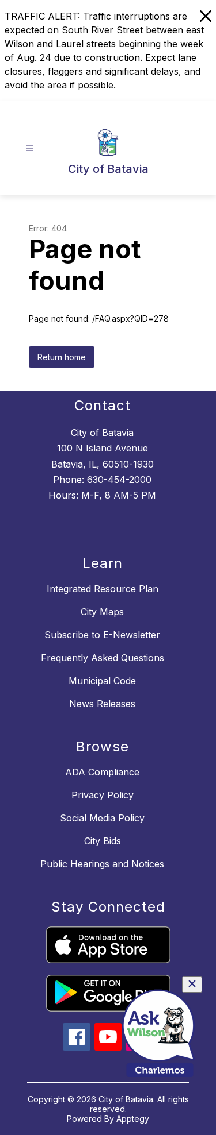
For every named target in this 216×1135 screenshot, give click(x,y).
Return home (61, 357)
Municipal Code (102, 680)
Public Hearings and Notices (102, 864)
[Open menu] (29, 148)
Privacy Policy (102, 795)
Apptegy (132, 1119)
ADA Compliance (102, 772)
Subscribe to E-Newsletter (102, 634)
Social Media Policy (102, 818)
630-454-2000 (119, 479)
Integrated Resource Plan (102, 588)
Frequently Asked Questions (102, 657)
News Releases (102, 703)
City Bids (102, 841)
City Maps (102, 611)
